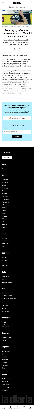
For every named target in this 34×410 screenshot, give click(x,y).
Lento (3, 263)
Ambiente (5, 179)
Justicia (4, 208)
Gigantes (5, 266)
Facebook (5, 365)
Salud (3, 222)
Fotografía (5, 306)
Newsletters (5, 351)
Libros (4, 210)
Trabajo (4, 224)
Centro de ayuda (7, 379)
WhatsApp (5, 360)
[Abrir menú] (3, 2)
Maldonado (5, 241)
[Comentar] (19, 49)
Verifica (4, 227)
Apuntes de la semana (9, 298)
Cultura (4, 191)
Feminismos (5, 202)
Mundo (4, 213)
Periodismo (5, 276)
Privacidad (5, 387)
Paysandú (5, 244)
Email (5, 128)
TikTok (4, 368)
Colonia (4, 238)
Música (4, 279)
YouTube (4, 357)
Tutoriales (5, 382)
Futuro (4, 205)
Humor (4, 308)
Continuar (17, 136)
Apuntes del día (7, 296)
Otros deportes (20, 7)
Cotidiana (5, 188)
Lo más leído (6, 293)
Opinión (4, 216)
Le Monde (5, 260)
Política (4, 219)
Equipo (4, 340)
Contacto (5, 390)
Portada (4, 169)
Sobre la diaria (6, 337)
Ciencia (4, 185)
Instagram (5, 362)
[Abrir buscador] (31, 3)
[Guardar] (14, 49)
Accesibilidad (6, 384)
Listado (4, 322)
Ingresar (7, 152)
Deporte (11, 7)
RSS (3, 354)
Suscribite (7, 157)
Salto (3, 246)
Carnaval (5, 182)
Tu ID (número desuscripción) (7, 326)
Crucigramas (6, 311)
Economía (5, 196)
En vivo (4, 301)
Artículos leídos (7, 282)
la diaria (4, 257)
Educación (5, 199)
